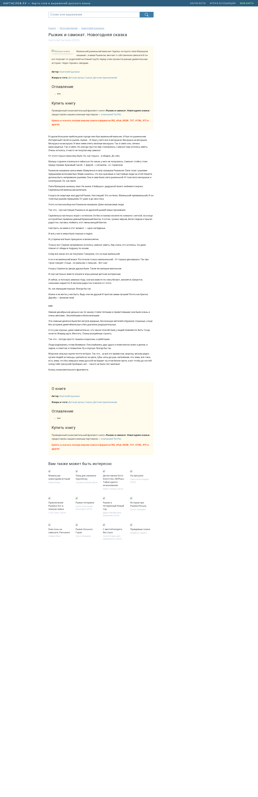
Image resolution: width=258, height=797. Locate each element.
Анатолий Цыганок (70, 71)
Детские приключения (105, 77)
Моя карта (247, 3)
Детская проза (76, 77)
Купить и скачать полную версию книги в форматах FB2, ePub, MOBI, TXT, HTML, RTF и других (100, 122)
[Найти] (146, 14)
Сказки (88, 77)
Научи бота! (198, 3)
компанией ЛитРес (111, 114)
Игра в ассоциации (223, 3)
